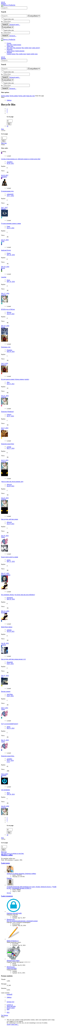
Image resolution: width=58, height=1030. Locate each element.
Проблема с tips (5, 347)
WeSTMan (10, 694)
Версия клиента (5, 691)
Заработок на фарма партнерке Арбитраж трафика (21, 873)
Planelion (9, 350)
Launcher (3, 277)
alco (2, 677)
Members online (7, 855)
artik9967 (9, 759)
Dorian (3, 327)
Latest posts (5, 863)
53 (7, 126)
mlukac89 (9, 994)
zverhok (9, 446)
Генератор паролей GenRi (14, 913)
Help (8, 1009)
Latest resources (7, 896)
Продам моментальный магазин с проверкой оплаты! (22, 921)
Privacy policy (11, 1007)
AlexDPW (10, 162)
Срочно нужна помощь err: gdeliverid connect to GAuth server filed (20, 159)
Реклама (9, 878)
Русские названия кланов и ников (11, 223)
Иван (8, 792)
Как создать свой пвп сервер (9, 519)
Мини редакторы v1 (13, 940)
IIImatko (3, 209)
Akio (8, 382)
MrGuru (9, 312)
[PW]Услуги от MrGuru (8, 309)
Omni (8, 280)
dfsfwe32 (9, 484)
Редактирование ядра (7, 191)
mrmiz (8, 560)
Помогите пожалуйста (7, 444)
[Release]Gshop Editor (13, 960)
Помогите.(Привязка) (7, 411)
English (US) (10, 1001)
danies (8, 726)
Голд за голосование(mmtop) (9, 723)
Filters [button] (3, 144)
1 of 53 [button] (3, 130)
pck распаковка (5, 789)
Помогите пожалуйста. (7, 756)
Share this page (30, 96)
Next (2, 129)
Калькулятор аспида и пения (9, 557)
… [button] (7, 113)
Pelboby (9, 414)
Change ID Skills (12, 968)
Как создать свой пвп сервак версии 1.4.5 (13, 659)
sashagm (9, 630)
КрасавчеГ (10, 597)
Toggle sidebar (5, 96)
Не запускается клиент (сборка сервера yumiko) (15, 379)
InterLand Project (6, 250)
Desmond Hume (5, 575)
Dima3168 (10, 662)
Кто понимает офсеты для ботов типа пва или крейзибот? (18, 594)
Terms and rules (11, 1006)
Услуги (9, 893)
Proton (9, 253)
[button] (2, 38)
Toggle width (22, 96)
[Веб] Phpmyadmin (6, 627)
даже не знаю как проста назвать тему (12, 481)
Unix (2, 429)
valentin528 (10, 194)
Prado (8, 226)
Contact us (10, 1004)
